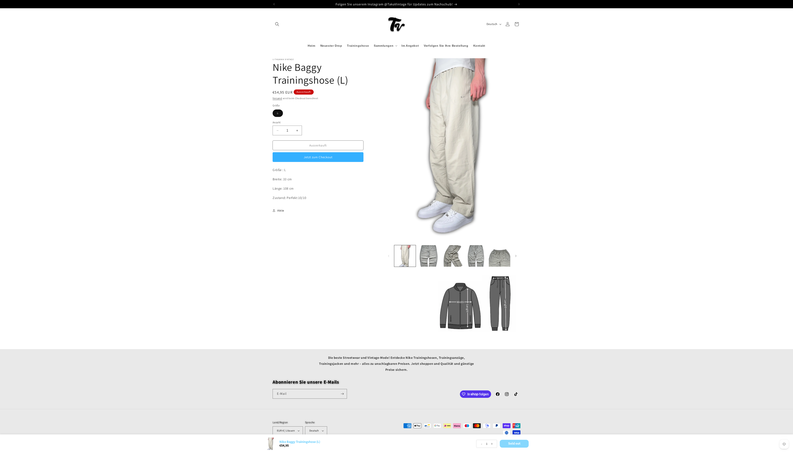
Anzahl (276, 122)
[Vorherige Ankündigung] (274, 4)
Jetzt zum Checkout (318, 157)
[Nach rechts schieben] (515, 255)
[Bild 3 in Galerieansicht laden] (452, 256)
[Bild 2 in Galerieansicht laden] (428, 256)
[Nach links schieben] (388, 255)
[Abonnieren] (342, 394)
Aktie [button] (280, 210)
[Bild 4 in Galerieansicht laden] (476, 256)
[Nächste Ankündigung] (519, 4)
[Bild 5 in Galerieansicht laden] (499, 256)
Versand (277, 98)
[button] (277, 24)
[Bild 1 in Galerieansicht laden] (405, 256)
